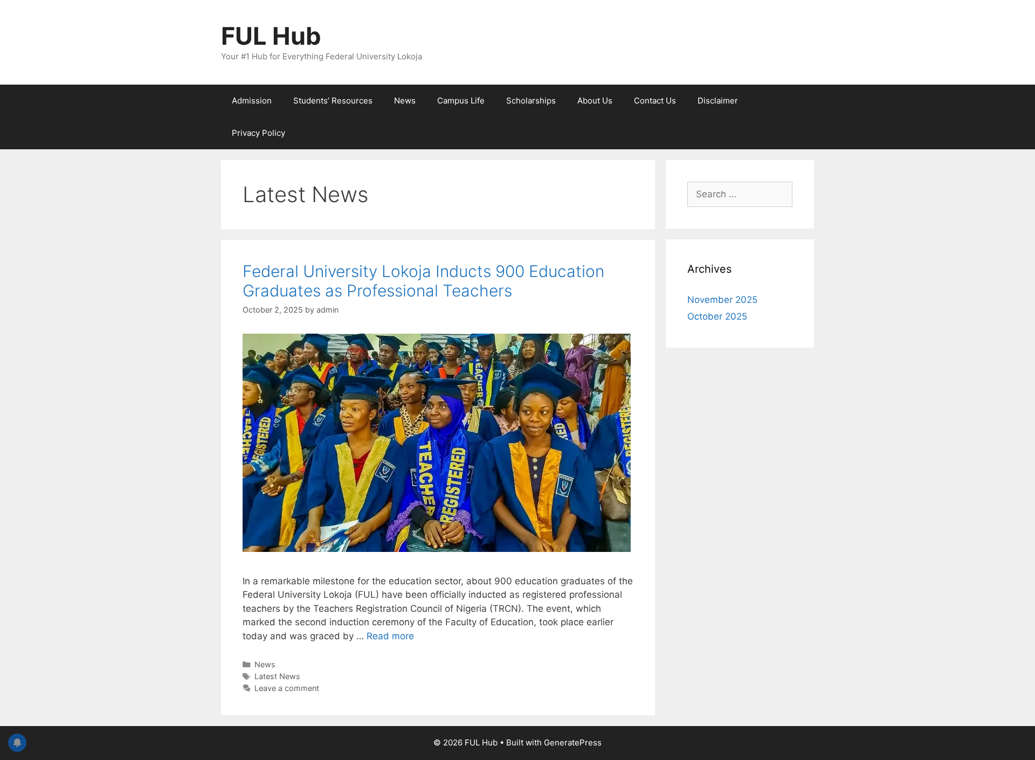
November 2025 (722, 299)
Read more (390, 636)
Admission (252, 100)
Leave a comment (286, 688)
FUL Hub (271, 36)
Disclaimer (718, 100)
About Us (594, 100)
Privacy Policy (258, 133)
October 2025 (717, 316)
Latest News (277, 676)
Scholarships (531, 100)
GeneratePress (573, 742)
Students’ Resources (332, 100)
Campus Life (461, 100)
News (405, 100)
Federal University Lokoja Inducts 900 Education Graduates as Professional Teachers (423, 280)
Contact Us (655, 100)
